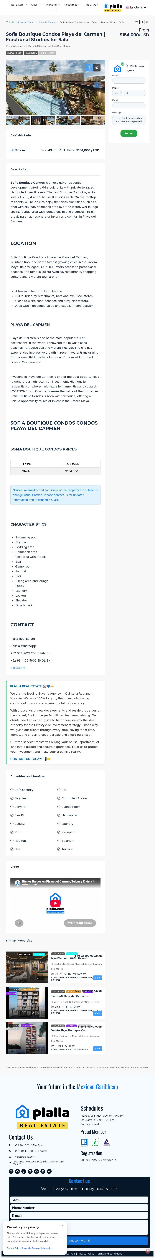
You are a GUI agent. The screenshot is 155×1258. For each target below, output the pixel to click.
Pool (18, 832)
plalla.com (17, 668)
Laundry (67, 824)
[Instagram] (36, 1171)
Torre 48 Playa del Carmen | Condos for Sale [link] (80, 996)
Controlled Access (75, 798)
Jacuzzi (20, 824)
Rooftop (20, 841)
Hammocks (70, 815)
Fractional (31, 53)
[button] (54, 10)
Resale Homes (14, 53)
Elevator (20, 807)
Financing (51, 4)
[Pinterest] (42, 1171)
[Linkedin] (30, 1171)
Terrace (67, 849)
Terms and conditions (109, 1253)
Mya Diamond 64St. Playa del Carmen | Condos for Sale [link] (87, 958)
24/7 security (24, 790)
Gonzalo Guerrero (47, 22)
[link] (27, 967)
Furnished (71, 1026)
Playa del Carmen (26, 22)
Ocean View (72, 954)
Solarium (68, 841)
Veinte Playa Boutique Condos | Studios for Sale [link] (82, 1030)
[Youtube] (49, 1171)
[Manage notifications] (147, 1251)
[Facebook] (17, 1171)
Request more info (79, 1240)
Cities (34, 4)
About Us (90, 4)
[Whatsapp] (11, 1171)
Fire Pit (20, 815)
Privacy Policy (86, 1253)
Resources (70, 4)
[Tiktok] (23, 1171)
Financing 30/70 (74, 992)
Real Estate (17, 4)
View (97, 977)
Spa (17, 849)
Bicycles (20, 798)
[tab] (89, 67)
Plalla (11, 22)
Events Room (71, 807)
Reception (69, 832)
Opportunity (47, 53)
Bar (64, 790)
